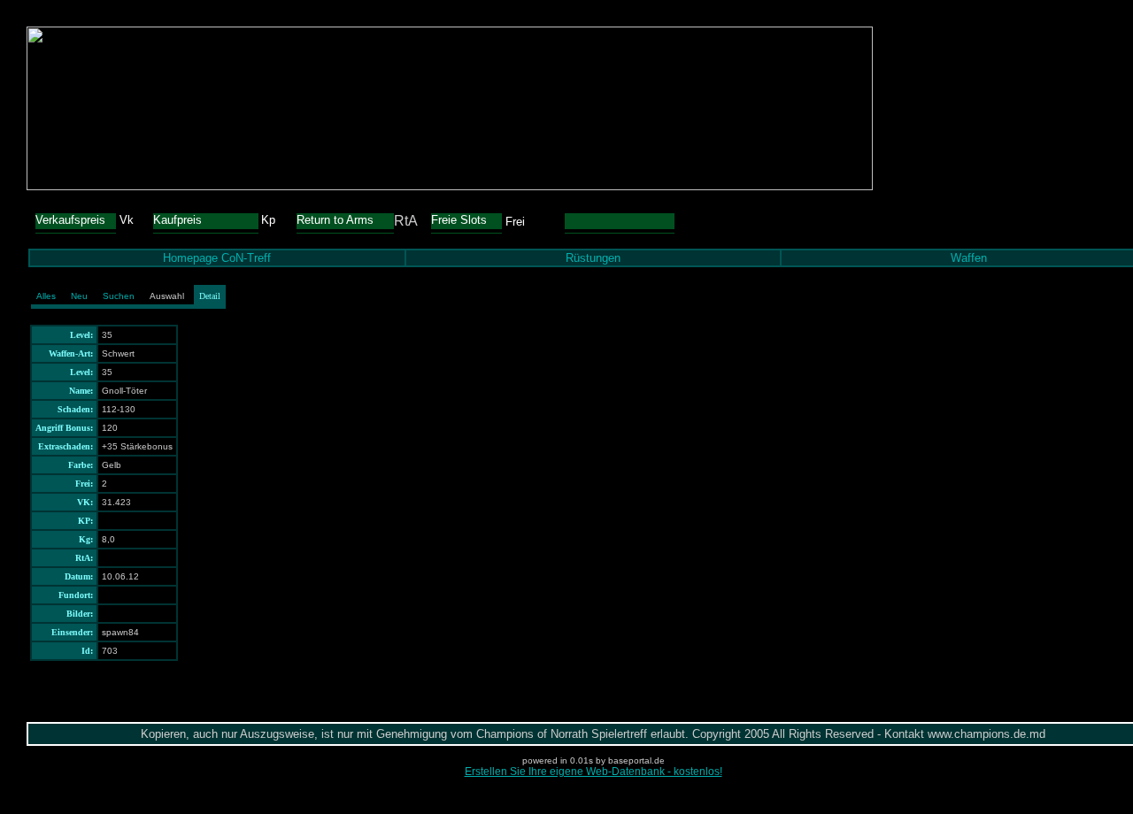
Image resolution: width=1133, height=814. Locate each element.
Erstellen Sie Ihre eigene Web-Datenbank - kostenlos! (593, 771)
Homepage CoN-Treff (217, 258)
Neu (79, 296)
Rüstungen (593, 258)
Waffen (969, 258)
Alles (46, 296)
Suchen (119, 296)
